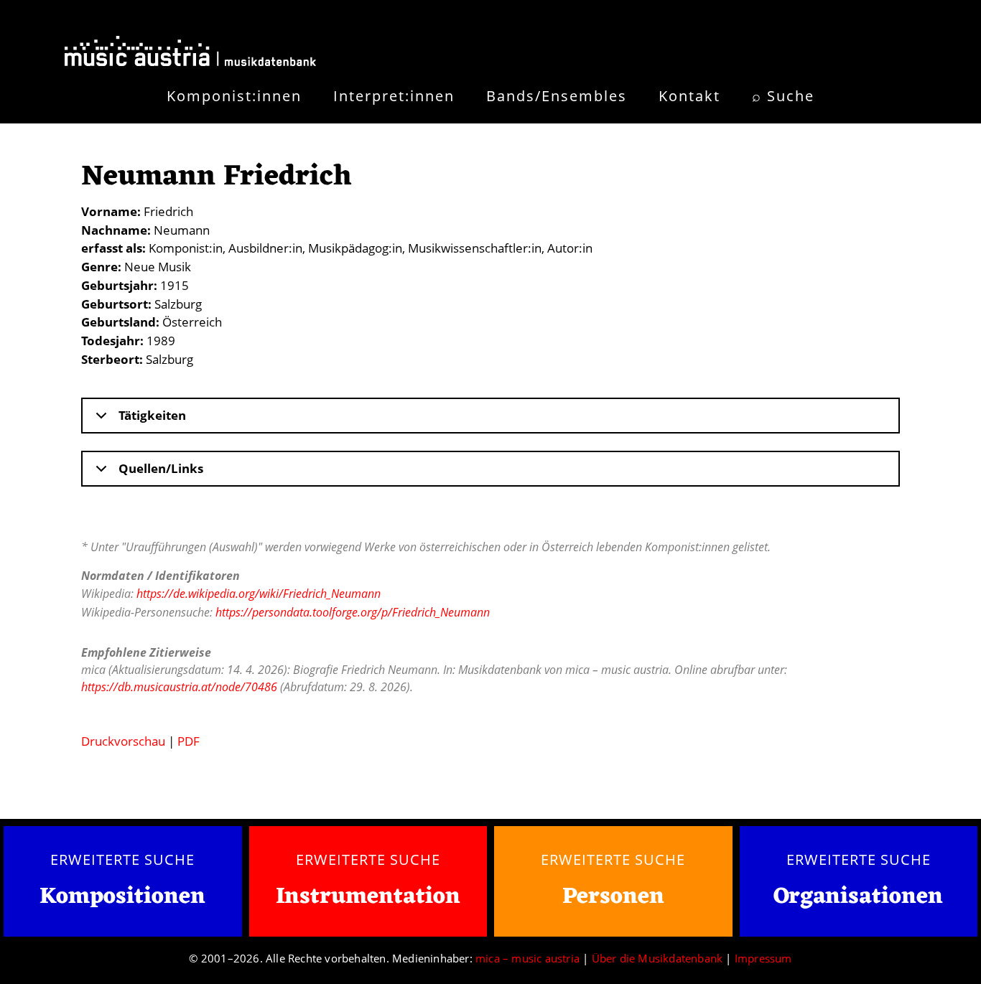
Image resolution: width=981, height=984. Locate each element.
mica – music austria (527, 958)
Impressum (763, 958)
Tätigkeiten (152, 415)
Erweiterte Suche (122, 859)
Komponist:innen (234, 96)
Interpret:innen (394, 96)
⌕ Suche (783, 96)
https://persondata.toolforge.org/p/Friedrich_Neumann (352, 612)
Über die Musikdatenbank (657, 958)
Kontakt (689, 96)
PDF (188, 741)
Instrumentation (368, 896)
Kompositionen (122, 897)
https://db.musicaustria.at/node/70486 (179, 687)
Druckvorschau (123, 741)
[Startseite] (190, 54)
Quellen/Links (160, 468)
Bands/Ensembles (556, 96)
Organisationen (858, 896)
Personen (613, 896)
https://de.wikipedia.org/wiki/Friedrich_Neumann (258, 593)
